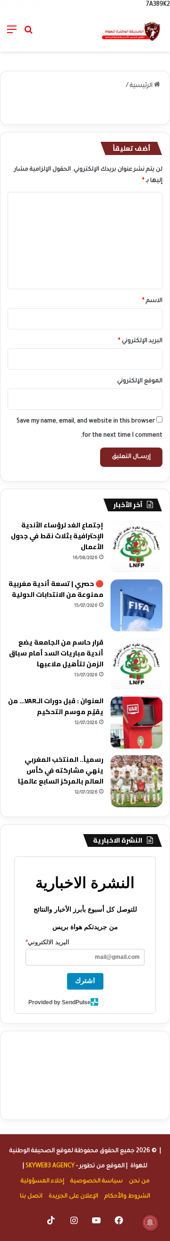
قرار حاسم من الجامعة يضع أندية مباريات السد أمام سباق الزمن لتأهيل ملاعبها (56, 653)
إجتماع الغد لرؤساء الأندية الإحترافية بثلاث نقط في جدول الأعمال (57, 536)
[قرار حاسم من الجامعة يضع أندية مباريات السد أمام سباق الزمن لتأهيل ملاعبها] (136, 664)
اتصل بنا (31, 1196)
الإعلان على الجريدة (73, 1196)
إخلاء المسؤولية (42, 1181)
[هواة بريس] (131, 31)
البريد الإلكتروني (140, 341)
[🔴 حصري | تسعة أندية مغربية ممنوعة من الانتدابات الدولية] (136, 605)
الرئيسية (142, 86)
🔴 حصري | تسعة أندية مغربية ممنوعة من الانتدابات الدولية (55, 589)
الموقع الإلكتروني (139, 381)
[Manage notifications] (150, 1222)
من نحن (139, 1181)
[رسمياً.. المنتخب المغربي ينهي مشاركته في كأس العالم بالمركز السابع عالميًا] (136, 781)
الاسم (152, 301)
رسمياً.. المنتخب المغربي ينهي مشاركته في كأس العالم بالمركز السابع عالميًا (60, 770)
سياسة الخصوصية (96, 1181)
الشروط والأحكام (127, 1196)
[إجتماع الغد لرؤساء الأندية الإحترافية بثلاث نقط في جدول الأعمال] (136, 547)
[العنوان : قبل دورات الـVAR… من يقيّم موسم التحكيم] (136, 723)
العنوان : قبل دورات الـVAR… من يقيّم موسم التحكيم (55, 706)
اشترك (85, 980)
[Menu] (12, 34)
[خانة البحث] (28, 34)
